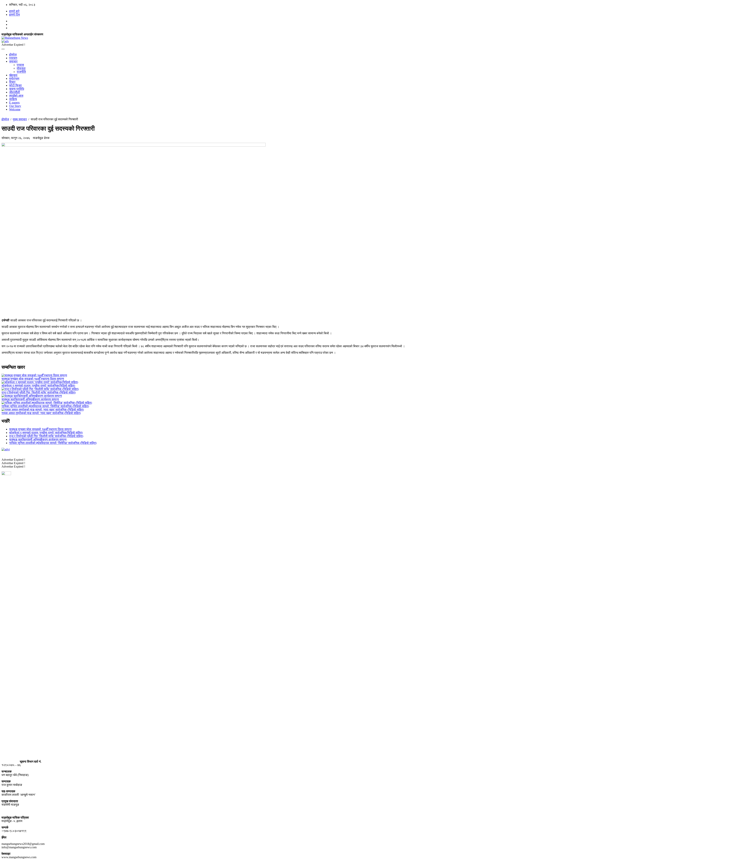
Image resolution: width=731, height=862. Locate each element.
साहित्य (13, 99)
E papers (14, 102)
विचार (12, 82)
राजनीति (21, 71)
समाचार (13, 61)
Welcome (14, 109)
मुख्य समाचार (20, 119)
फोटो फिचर (15, 85)
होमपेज (13, 54)
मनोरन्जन (14, 78)
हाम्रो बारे (14, 11)
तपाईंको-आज (16, 95)
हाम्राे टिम (14, 14)
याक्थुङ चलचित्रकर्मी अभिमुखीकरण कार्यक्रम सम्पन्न (37, 439)
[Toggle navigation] (3, 49)
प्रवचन (13, 58)
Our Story (15, 106)
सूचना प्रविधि (16, 88)
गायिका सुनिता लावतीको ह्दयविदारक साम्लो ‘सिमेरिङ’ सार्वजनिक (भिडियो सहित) (53, 443)
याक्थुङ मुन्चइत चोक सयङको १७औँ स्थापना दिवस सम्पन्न (40, 429)
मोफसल (21, 68)
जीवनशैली (14, 92)
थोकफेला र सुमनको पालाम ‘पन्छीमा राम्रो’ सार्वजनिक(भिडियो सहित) (46, 432)
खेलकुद (13, 75)
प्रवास (20, 64)
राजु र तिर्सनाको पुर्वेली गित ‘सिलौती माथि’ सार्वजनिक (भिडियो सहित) (46, 436)
